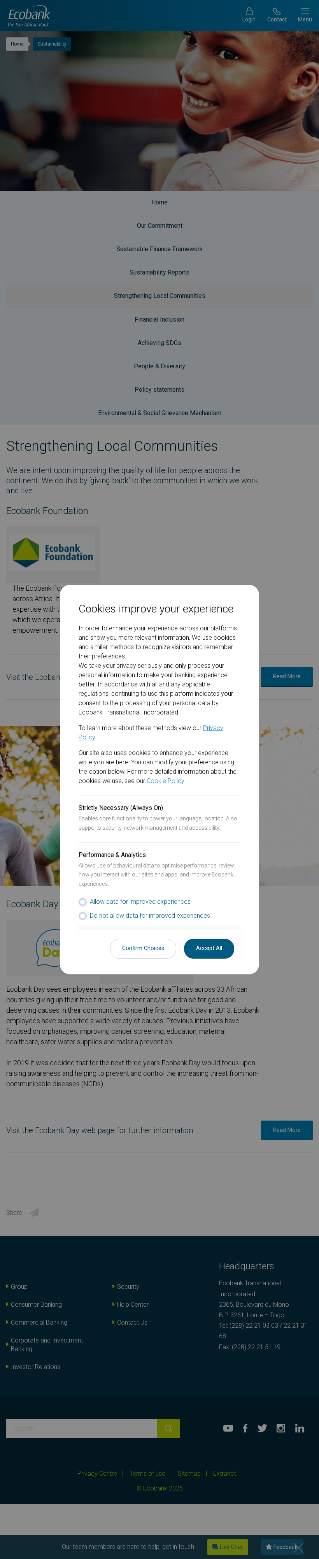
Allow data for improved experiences (140, 901)
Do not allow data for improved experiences (150, 915)
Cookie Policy (165, 781)
